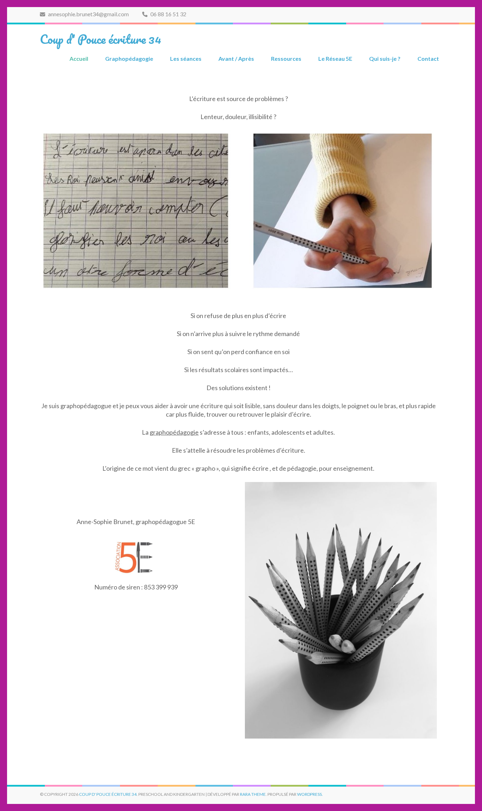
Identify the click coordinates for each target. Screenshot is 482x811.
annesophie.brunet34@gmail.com (88, 14)
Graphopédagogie (129, 58)
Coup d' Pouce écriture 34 (100, 39)
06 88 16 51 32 (167, 14)
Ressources (286, 58)
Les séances (185, 58)
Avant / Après (236, 58)
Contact (428, 58)
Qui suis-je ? (384, 58)
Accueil (79, 58)
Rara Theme (253, 794)
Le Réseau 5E (335, 58)
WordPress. (310, 794)
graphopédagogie (174, 432)
